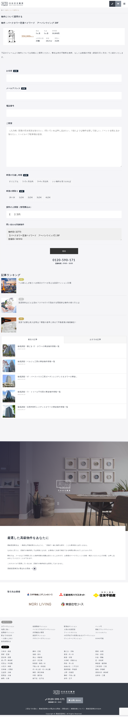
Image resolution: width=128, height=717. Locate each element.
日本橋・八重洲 (7, 669)
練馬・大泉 (5, 678)
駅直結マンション (70, 626)
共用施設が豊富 (38, 632)
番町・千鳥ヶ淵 (69, 675)
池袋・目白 (37, 654)
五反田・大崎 (6, 672)
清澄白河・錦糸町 (101, 672)
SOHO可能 (99, 638)
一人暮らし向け (7, 638)
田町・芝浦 (5, 654)
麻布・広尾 (37, 651)
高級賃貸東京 (61, 713)
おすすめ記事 (95, 339)
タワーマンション (7, 626)
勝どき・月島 (69, 651)
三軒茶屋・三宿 (101, 666)
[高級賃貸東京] (12, 4)
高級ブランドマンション (104, 629)
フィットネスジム (70, 632)
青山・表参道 (37, 657)
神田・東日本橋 (38, 672)
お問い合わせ (76, 700)
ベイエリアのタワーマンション (44, 629)
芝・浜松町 (99, 660)
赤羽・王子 (68, 678)
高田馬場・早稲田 (70, 669)
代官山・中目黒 (7, 663)
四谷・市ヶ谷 (69, 663)
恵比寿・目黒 (6, 657)
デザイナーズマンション (41, 638)
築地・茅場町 (100, 669)
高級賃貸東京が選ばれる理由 (19, 568)
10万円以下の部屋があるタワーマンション (79, 635)
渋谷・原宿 (99, 654)
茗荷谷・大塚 (6, 675)
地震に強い (5, 629)
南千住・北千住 (38, 678)
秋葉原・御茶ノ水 (39, 663)
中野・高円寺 (37, 675)
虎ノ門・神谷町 (7, 660)
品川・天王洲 (37, 660)
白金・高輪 (99, 657)
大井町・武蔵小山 (70, 660)
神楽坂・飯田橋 (101, 663)
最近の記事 (32, 339)
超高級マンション (7, 632)
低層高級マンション (40, 626)
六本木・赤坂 (6, 651)
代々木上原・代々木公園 (41, 669)
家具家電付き (6, 641)
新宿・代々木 (69, 654)
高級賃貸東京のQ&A (93, 708)
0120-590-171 (64, 261)
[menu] (124, 4)
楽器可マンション (39, 635)
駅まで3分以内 (6, 635)
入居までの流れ (31, 708)
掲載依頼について (77, 708)
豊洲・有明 (99, 651)
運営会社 (65, 708)
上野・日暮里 (69, 672)
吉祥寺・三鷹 (100, 675)
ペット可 (98, 626)
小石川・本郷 (6, 666)
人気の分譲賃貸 (69, 629)
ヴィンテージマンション (73, 638)
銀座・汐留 (68, 657)
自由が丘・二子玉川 (71, 666)
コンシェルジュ (101, 632)
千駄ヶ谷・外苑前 (39, 666)
